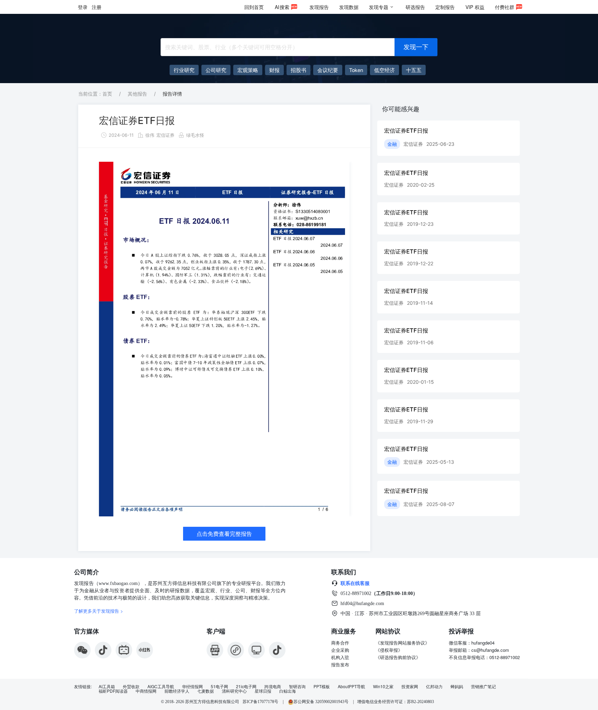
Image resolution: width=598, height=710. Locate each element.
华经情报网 (192, 686)
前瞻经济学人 (176, 691)
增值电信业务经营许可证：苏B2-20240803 (395, 701)
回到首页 (254, 6)
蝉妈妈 (457, 686)
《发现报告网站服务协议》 (402, 642)
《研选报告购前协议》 (397, 657)
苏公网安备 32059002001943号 (321, 701)
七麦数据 (205, 691)
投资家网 (409, 686)
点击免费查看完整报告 (224, 533)
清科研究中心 (234, 691)
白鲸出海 (287, 691)
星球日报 (263, 691)
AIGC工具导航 (160, 686)
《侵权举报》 (388, 650)
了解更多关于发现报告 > (98, 610)
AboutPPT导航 (351, 686)
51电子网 (219, 686)
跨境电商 (272, 686)
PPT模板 (322, 686)
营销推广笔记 (483, 686)
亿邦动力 (434, 686)
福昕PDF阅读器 (113, 691)
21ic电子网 (246, 686)
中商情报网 (146, 691)
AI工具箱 (107, 686)
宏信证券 (165, 135)
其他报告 (137, 94)
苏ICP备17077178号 (260, 701)
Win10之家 (383, 686)
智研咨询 (297, 686)
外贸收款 (131, 686)
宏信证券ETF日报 (137, 120)
